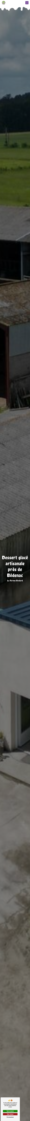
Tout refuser (10, 1114)
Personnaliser (10, 1117)
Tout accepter (10, 1111)
